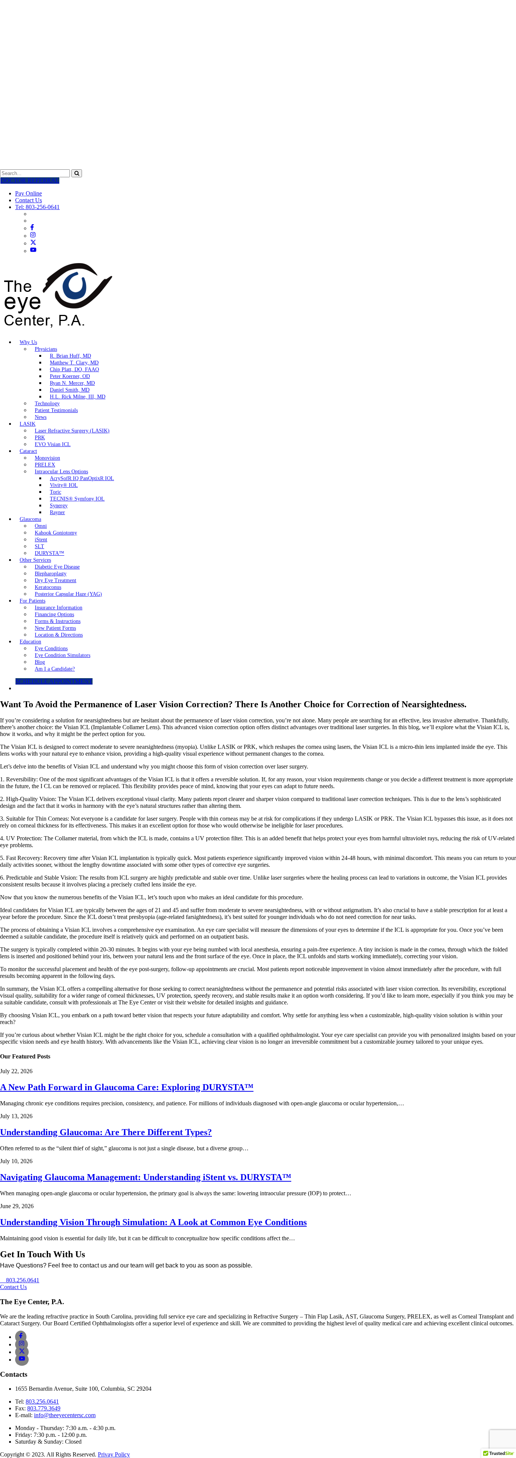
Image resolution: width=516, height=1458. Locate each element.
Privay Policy (114, 1454)
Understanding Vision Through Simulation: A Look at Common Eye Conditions (153, 1222)
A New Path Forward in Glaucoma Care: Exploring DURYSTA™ (126, 1087)
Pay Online (28, 193)
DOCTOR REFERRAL (29, 180)
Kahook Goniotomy (56, 533)
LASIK (28, 424)
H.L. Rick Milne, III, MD (77, 397)
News (40, 417)
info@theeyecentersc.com (65, 1415)
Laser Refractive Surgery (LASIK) (72, 431)
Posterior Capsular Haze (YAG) (68, 594)
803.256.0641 (42, 1401)
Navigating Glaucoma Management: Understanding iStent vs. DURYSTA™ (145, 1177)
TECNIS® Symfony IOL (77, 499)
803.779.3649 (43, 1408)
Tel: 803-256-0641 (37, 207)
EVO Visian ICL (53, 444)
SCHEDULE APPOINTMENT (54, 681)
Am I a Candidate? (55, 669)
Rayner (57, 512)
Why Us (28, 342)
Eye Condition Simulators (62, 655)
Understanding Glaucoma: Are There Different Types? (106, 1132)
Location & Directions (59, 635)
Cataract (28, 451)
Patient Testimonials (56, 410)
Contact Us (28, 200)
